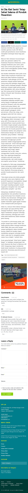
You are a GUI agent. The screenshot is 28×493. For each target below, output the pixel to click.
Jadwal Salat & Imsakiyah (7, 448)
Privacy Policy (4, 453)
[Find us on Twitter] (3, 487)
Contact (3, 446)
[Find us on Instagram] (5, 487)
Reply (3, 305)
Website (3, 381)
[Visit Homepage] (14, 2)
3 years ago (14, 297)
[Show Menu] (1, 2)
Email (3, 374)
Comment (4, 349)
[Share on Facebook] (4, 42)
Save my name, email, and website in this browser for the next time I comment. (13, 388)
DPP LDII (7, 490)
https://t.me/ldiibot (6, 472)
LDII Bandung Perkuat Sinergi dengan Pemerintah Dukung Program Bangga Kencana (13, 430)
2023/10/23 (4, 18)
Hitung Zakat (4, 451)
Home (2, 6)
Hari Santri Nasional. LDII (11, 255)
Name (3, 368)
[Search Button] (26, 2)
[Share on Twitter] (11, 42)
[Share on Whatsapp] (17, 42)
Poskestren (21, 257)
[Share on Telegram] (24, 42)
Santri (3, 259)
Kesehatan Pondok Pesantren (9, 257)
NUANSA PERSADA (5, 455)
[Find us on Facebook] (1, 487)
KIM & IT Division (19, 490)
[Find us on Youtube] (7, 487)
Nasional (7, 6)
